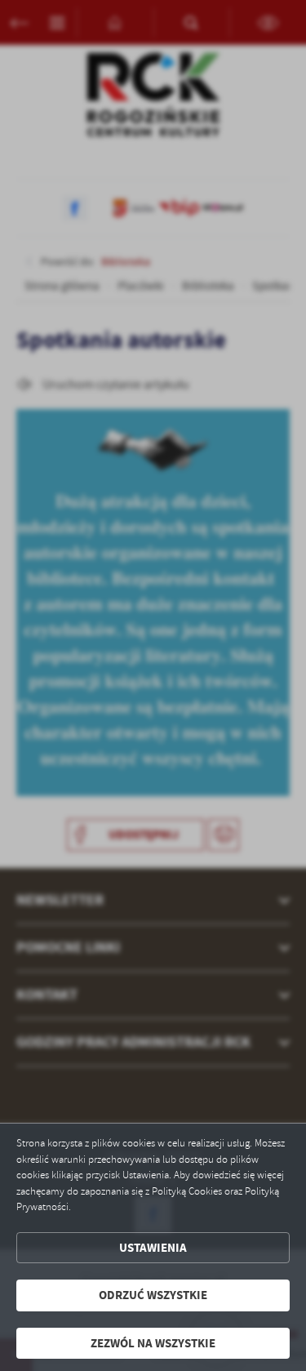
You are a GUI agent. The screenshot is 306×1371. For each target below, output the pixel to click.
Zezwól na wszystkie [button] (153, 1343)
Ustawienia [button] (153, 1248)
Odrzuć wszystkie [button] (153, 1295)
